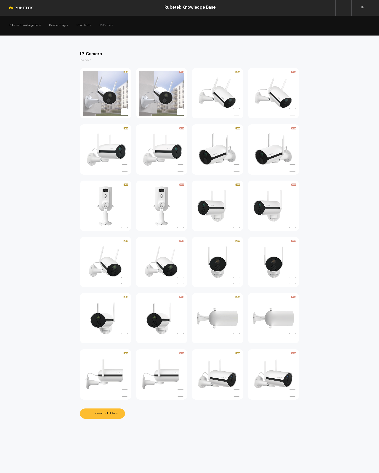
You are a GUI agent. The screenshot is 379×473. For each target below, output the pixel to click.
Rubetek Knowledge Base (190, 8)
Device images (58, 25)
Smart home (84, 25)
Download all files (105, 413)
